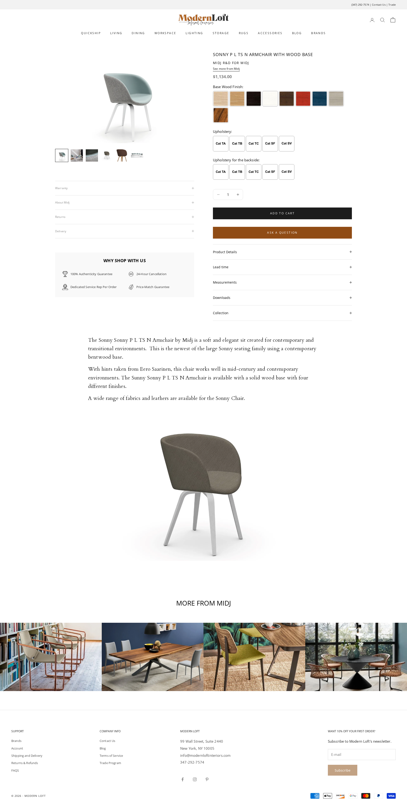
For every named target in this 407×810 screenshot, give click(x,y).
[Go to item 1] (61, 155)
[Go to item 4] (107, 155)
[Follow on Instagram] (194, 779)
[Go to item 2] (76, 155)
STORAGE (221, 33)
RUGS (244, 33)
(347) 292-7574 (360, 4)
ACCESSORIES (270, 33)
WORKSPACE (165, 33)
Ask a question (282, 233)
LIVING (116, 33)
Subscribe (342, 770)
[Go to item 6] (137, 153)
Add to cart (282, 213)
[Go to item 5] (122, 155)
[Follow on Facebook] (182, 779)
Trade (392, 4)
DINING (138, 33)
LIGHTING (194, 33)
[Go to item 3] (91, 155)
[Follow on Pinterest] (207, 779)
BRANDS (318, 33)
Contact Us (379, 4)
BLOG (297, 33)
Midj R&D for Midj (231, 63)
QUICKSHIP (91, 33)
